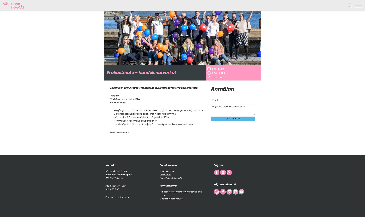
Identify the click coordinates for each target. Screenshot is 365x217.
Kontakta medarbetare (118, 197)
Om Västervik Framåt (171, 178)
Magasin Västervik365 (171, 198)
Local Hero (165, 174)
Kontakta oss (167, 171)
